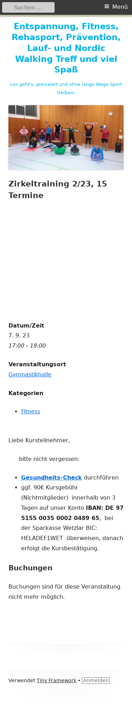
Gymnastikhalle (29, 374)
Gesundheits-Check (51, 477)
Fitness (30, 411)
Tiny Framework (56, 680)
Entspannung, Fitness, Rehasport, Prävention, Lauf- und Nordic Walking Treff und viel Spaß (66, 48)
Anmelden (96, 680)
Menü (120, 7)
